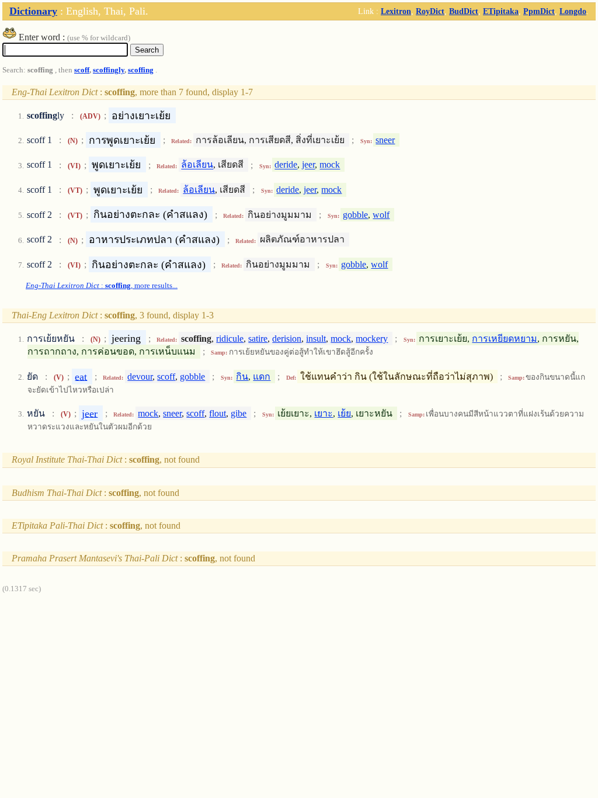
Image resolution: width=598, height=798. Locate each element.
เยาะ (323, 413)
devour (139, 376)
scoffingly (108, 70)
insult (316, 339)
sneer (385, 140)
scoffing (141, 70)
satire (257, 339)
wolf (381, 215)
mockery (372, 339)
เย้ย (344, 413)
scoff (81, 70)
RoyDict (430, 11)
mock (329, 165)
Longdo (572, 11)
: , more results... (102, 286)
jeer (308, 165)
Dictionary (33, 11)
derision (286, 339)
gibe (238, 413)
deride (285, 165)
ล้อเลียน (197, 165)
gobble (355, 215)
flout (217, 413)
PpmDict (539, 11)
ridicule (230, 339)
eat (81, 376)
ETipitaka (501, 11)
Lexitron (396, 11)
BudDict (463, 11)
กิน (242, 376)
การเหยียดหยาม (504, 339)
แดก (261, 376)
